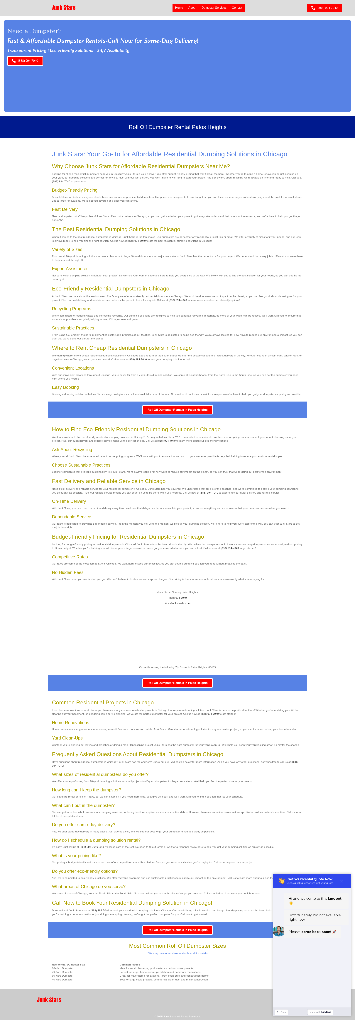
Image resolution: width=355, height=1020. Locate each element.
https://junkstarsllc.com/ (177, 603)
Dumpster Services (214, 7)
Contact (237, 7)
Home (179, 7)
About (192, 7)
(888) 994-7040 (61, 181)
